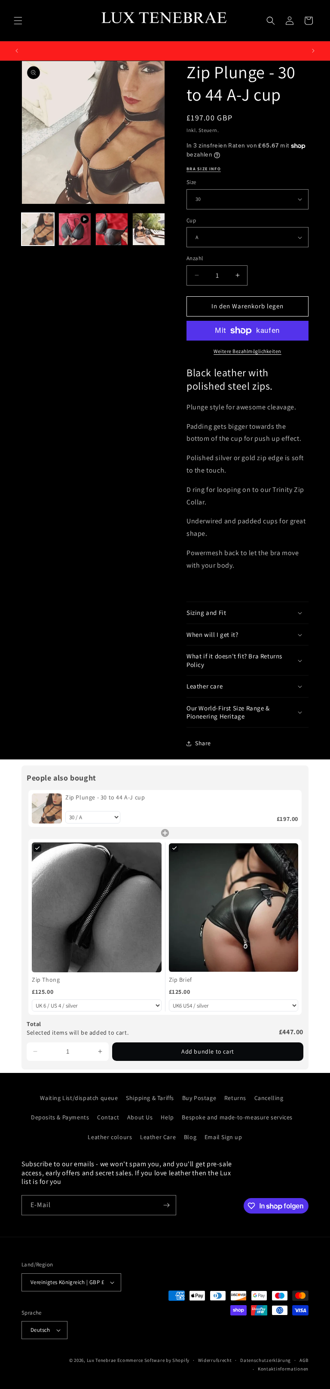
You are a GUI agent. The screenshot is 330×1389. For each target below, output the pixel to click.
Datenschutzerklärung (265, 1360)
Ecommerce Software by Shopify (153, 1360)
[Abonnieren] (166, 1205)
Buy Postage (199, 1098)
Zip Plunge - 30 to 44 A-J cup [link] (105, 797)
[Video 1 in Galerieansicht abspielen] (74, 229)
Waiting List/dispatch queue (79, 1098)
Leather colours (110, 1137)
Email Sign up (223, 1137)
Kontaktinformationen (283, 1369)
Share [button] (203, 743)
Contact (108, 1117)
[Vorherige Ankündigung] (16, 50)
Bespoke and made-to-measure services (237, 1117)
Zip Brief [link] (180, 979)
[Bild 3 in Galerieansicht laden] (148, 229)
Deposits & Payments (60, 1117)
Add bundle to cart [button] (207, 1051)
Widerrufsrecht (215, 1360)
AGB (304, 1360)
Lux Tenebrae (101, 1360)
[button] (18, 20)
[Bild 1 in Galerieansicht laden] (37, 229)
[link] (47, 808)
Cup (191, 220)
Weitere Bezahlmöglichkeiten (247, 351)
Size (191, 182)
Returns (235, 1098)
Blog (190, 1137)
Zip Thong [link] (46, 979)
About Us (140, 1117)
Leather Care (158, 1137)
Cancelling (269, 1098)
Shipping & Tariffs (150, 1098)
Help (167, 1117)
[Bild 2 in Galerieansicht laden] (111, 229)
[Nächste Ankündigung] (313, 50)
